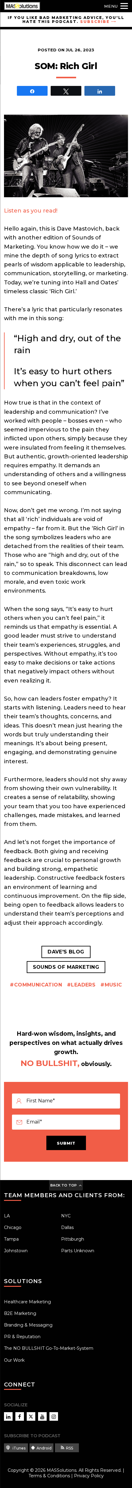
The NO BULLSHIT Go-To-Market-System (48, 1348)
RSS (69, 1448)
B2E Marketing (20, 1313)
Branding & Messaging (28, 1325)
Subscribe (95, 22)
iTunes (18, 1448)
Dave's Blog (66, 952)
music (113, 985)
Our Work (14, 1360)
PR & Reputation (22, 1336)
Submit (66, 1143)
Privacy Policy (89, 1476)
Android (44, 1448)
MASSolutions (61, 1470)
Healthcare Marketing (27, 1302)
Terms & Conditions (49, 1476)
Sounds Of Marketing (66, 967)
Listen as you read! (30, 210)
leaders (83, 985)
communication (38, 985)
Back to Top (63, 1185)
